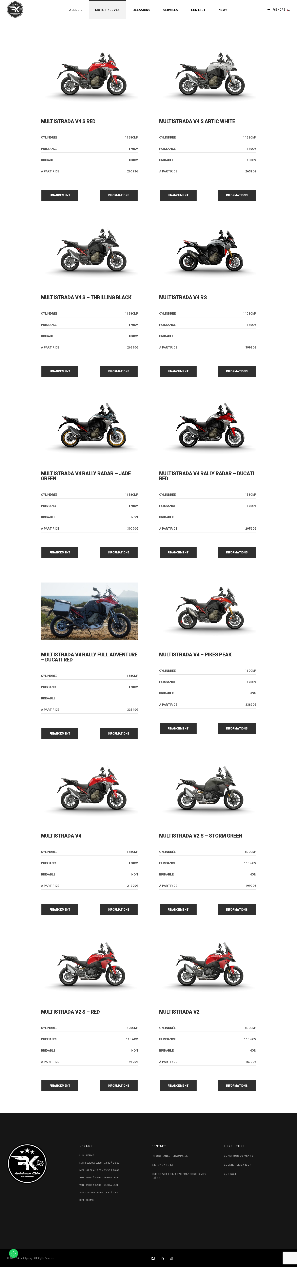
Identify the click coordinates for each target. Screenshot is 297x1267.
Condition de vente (239, 1156)
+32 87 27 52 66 (163, 1165)
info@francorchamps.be (170, 1156)
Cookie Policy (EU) (237, 1165)
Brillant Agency (24, 1258)
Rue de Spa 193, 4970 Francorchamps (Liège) (179, 1176)
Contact (230, 1174)
